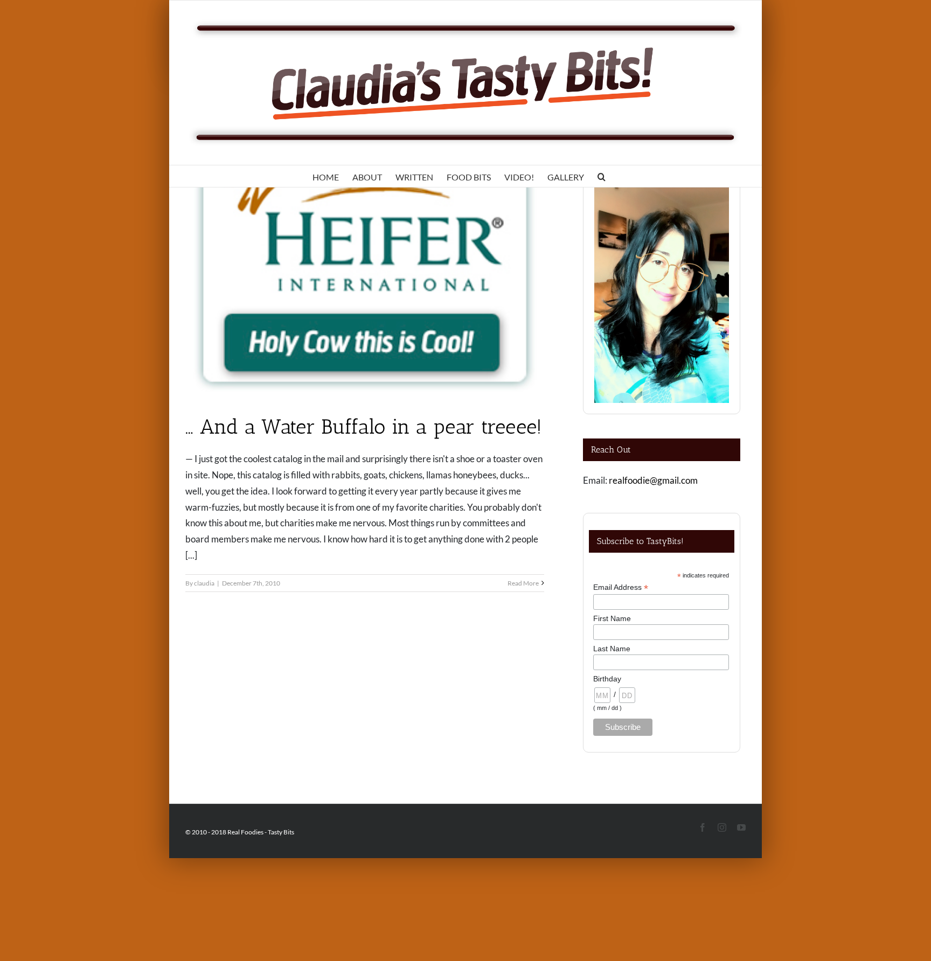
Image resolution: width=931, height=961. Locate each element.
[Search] (601, 176)
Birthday (607, 678)
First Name (612, 618)
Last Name (611, 648)
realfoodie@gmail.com (653, 480)
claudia (204, 583)
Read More (523, 583)
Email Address (620, 587)
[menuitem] (325, 176)
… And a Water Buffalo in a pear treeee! (364, 426)
